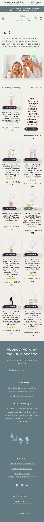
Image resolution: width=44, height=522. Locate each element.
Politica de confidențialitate (22, 463)
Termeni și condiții (22, 473)
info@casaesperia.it (25, 396)
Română (20, 514)
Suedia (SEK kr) (21, 501)
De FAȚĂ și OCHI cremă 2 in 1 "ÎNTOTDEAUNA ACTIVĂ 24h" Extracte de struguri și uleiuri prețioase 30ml (11, 217)
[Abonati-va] (36, 370)
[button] (3, 18)
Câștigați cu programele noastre (22, 476)
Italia (32, 391)
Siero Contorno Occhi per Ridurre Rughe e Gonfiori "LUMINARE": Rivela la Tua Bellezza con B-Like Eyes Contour (33, 111)
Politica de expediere (22, 468)
